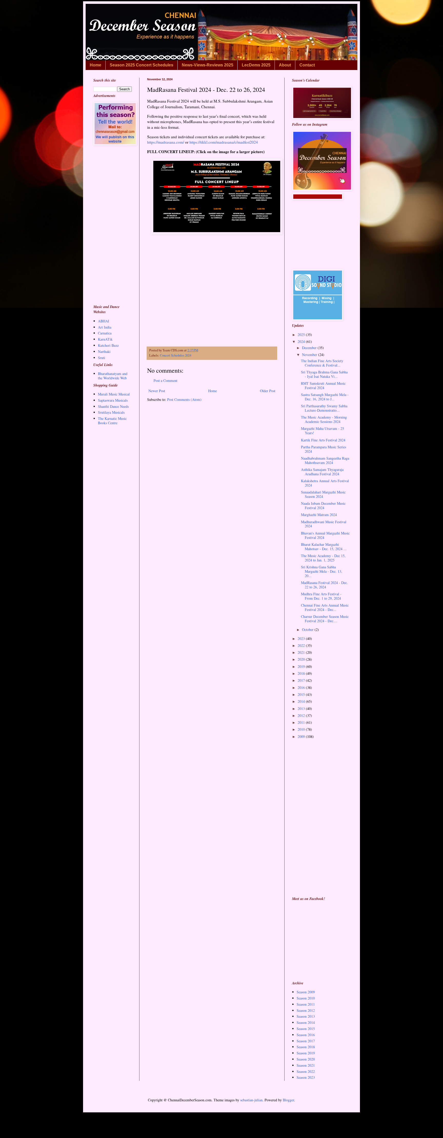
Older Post (267, 390)
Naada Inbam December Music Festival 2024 (323, 505)
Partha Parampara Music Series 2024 (323, 449)
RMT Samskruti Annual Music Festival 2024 (323, 385)
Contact (307, 65)
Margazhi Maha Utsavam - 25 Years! (322, 430)
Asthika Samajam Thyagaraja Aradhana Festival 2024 (322, 471)
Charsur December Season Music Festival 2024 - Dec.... (325, 618)
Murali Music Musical (114, 394)
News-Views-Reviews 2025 (207, 65)
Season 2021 (306, 1065)
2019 (302, 666)
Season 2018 (306, 1046)
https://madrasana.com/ (165, 142)
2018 (302, 673)
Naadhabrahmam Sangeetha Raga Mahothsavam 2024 (325, 460)
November (310, 354)
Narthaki (104, 351)
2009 (302, 736)
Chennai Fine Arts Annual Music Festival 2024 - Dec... (325, 607)
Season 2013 (306, 1016)
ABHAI (103, 321)
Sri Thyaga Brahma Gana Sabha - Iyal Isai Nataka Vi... (324, 374)
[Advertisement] (212, 296)
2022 (302, 645)
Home (95, 65)
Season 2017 (306, 1040)
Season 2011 (306, 1004)
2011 (302, 722)
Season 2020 (306, 1059)
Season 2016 (306, 1034)
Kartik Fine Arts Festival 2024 (323, 440)
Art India (104, 327)
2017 (302, 680)
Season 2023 (306, 1077)
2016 (302, 687)
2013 (302, 708)
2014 (302, 701)
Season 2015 (306, 1028)
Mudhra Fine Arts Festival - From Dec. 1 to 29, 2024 (321, 596)
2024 (302, 341)
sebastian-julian (251, 1099)
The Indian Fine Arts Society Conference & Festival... (322, 363)
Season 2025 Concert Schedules (141, 65)
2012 (302, 715)
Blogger (288, 1099)
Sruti (101, 357)
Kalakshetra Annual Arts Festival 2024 (325, 483)
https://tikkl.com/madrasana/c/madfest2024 (223, 142)
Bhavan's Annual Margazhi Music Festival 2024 (325, 535)
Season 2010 (306, 998)
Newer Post (156, 390)
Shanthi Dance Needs (113, 406)
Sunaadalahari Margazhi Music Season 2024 (323, 494)
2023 (302, 638)
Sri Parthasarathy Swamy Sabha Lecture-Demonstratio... (324, 408)
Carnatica (105, 333)
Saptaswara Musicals (113, 400)
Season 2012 (306, 1010)
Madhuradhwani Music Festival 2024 (323, 524)
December (310, 347)
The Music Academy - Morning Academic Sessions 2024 (324, 419)
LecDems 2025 (256, 65)
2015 (302, 694)
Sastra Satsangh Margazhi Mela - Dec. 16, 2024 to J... (325, 396)
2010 (302, 729)
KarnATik (105, 339)
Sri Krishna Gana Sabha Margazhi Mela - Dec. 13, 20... (321, 571)
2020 (302, 659)
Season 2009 (306, 991)
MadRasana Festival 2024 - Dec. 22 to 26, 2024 (324, 584)
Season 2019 (306, 1053)
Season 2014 (306, 1022)
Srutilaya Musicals (111, 412)
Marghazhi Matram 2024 (319, 514)
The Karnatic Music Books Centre (112, 420)
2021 (302, 652)
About (285, 65)
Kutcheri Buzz (108, 345)
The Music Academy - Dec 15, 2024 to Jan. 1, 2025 (323, 557)
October (308, 629)
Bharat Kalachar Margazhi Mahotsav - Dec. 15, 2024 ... (324, 546)
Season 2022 (306, 1071)
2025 (302, 334)
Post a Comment (165, 380)
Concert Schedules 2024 (175, 355)
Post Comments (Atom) (184, 399)
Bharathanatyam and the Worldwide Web (112, 375)
